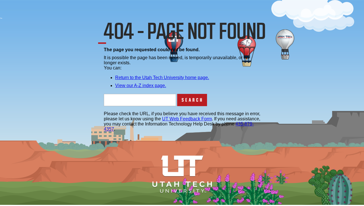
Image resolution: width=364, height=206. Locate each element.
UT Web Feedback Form (187, 118)
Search (193, 100)
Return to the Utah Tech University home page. (162, 77)
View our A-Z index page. (140, 85)
